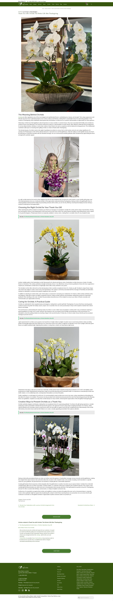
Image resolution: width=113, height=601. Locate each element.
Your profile (59, 569)
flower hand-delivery (37, 538)
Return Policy (59, 589)
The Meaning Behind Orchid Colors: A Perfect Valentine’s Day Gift (36, 525)
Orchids (48, 4)
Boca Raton (79, 569)
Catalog (34, 4)
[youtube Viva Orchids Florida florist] (20, 590)
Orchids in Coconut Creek (84, 575)
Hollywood (86, 587)
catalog (38, 535)
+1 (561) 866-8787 (32, 1)
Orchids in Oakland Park (87, 577)
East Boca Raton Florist (87, 579)
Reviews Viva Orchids (61, 576)
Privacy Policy (37, 597)
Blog (61, 4)
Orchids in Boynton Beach (84, 574)
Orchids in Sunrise (80, 582)
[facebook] (26, 590)
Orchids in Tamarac (88, 580)
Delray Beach (84, 569)
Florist (53, 4)
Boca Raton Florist (60, 574)
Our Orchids (59, 582)
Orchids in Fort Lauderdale (85, 572)
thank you (22, 501)
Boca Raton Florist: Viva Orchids (26, 527)
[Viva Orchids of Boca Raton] (23, 4)
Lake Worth (86, 582)
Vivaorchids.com (24, 538)
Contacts (65, 4)
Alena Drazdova (33, 11)
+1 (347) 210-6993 (41, 1)
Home (31, 4)
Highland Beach (80, 579)
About (44, 4)
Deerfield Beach (90, 569)
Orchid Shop (56, 516)
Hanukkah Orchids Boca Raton (85, 505)
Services (39, 4)
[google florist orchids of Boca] (29, 590)
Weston (78, 572)
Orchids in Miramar (87, 583)
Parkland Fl (79, 571)
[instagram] (23, 590)
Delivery (57, 4)
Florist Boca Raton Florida (86, 571)
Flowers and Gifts (48, 8)
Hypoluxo (81, 587)
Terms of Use (59, 587)
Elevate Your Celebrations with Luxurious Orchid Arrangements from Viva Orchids (36, 506)
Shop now (56, 551)
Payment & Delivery (61, 578)
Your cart (59, 571)
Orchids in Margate (80, 580)
